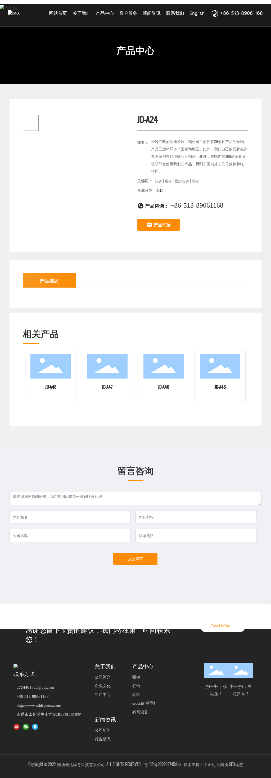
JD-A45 (220, 387)
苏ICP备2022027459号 (162, 764)
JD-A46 (163, 387)
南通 (224, 764)
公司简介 (103, 677)
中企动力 (211, 764)
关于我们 (105, 666)
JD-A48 (50, 387)
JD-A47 (107, 387)
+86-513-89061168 (241, 13)
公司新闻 (103, 730)
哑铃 (136, 677)
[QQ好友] (36, 726)
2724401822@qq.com (35, 687)
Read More (222, 626)
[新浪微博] (17, 726)
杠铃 (136, 686)
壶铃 (136, 694)
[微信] (27, 726)
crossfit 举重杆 (144, 703)
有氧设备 (140, 712)
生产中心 (103, 694)
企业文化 (103, 686)
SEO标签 (236, 764)
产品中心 (135, 50)
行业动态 (103, 739)
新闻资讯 (105, 720)
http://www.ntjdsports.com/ (39, 705)
